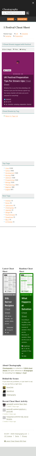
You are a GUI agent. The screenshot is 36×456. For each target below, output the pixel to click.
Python (7, 171)
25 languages (28, 370)
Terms (17, 436)
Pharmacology (10, 185)
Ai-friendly (8, 222)
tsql (8, 332)
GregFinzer (26, 346)
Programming (9, 180)
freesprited (10, 327)
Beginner (8, 187)
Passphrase (9, 217)
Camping (8, 36)
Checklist (25, 34)
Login (10, 19)
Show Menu (33, 2)
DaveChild (9, 387)
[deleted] (8, 99)
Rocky (7, 203)
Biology (7, 182)
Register (22, 19)
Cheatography (7, 368)
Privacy (24, 436)
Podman (8, 201)
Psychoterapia (10, 215)
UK (17, 34)
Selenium (8, 178)
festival (29, 104)
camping (16, 104)
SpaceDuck (10, 391)
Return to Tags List (11, 116)
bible (24, 356)
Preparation (19, 36)
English (7, 189)
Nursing (7, 175)
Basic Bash (23, 404)
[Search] (27, 13)
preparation (23, 104)
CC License (8, 436)
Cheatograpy (9, 208)
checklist (10, 104)
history (18, 373)
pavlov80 (9, 409)
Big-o (7, 219)
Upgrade (8, 210)
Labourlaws (9, 205)
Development (9, 173)
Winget (7, 212)
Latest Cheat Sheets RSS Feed (16, 441)
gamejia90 (9, 404)
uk (6, 104)
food (24, 373)
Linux (7, 168)
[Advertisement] (14, 3)
